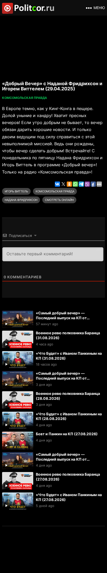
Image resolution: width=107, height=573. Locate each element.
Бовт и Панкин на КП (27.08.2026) (67, 434)
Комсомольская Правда (24, 98)
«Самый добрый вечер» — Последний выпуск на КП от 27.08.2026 (61, 459)
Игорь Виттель (16, 191)
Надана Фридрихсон (21, 200)
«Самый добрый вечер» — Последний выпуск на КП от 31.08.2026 (61, 318)
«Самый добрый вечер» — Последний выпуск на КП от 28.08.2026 (61, 378)
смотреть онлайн (59, 200)
